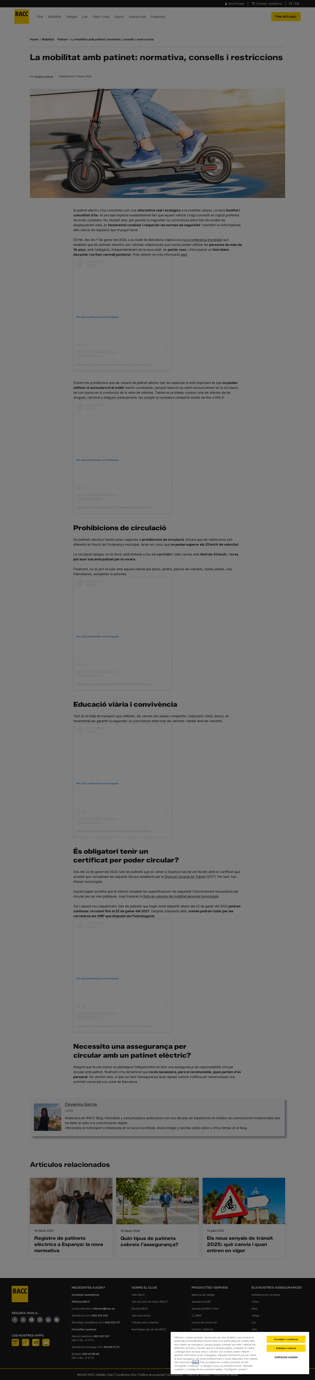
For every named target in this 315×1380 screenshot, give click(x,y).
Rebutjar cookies (286, 1348)
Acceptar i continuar (286, 1339)
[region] (240, 1353)
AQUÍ (196, 1362)
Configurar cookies (286, 1356)
